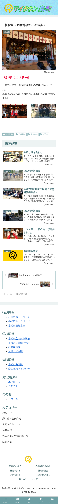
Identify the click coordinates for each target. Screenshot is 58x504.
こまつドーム (15, 386)
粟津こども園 (15, 351)
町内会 (45, 134)
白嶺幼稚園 (14, 347)
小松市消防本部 (16, 325)
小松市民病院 (15, 364)
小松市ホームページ (19, 321)
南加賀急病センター (19, 368)
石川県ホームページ (19, 317)
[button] (52, 470)
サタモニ (13, 399)
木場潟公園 (14, 382)
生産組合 (34, 134)
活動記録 (9, 134)
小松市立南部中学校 (19, 338)
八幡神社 (22, 134)
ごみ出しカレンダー (30, 479)
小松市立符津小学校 (19, 343)
